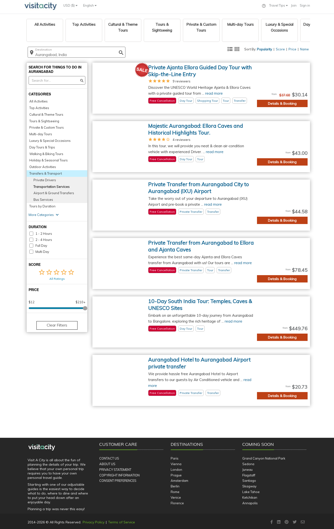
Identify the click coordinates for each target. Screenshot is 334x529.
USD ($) (69, 5)
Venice (176, 497)
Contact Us (109, 458)
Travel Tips (277, 5)
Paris (174, 458)
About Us (107, 464)
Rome (175, 492)
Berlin (175, 486)
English (89, 5)
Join (294, 5)
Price (292, 49)
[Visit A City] (42, 448)
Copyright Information (119, 475)
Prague (176, 475)
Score (280, 49)
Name (304, 49)
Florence (177, 503)
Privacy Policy (93, 522)
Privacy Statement (115, 470)
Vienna (176, 464)
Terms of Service (121, 522)
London (176, 470)
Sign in (305, 5)
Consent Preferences (117, 481)
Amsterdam (179, 481)
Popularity (264, 49)
